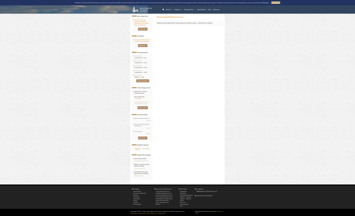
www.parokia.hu (138, 176)
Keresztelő (136, 197)
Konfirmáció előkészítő (162, 200)
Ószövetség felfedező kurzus (164, 197)
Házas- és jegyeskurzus (162, 202)
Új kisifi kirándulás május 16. (141, 118)
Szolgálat (146, 148)
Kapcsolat (182, 202)
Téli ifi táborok (138, 131)
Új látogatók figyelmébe (183, 192)
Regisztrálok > (143, 108)
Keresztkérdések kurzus (162, 191)
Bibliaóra (158, 204)
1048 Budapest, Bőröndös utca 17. (206, 191)
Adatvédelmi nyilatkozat (138, 213)
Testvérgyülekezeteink (186, 195)
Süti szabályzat (152, 213)
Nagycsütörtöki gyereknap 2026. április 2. (141, 125)
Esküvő (135, 200)
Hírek (181, 206)
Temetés (135, 202)
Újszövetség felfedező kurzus (164, 195)
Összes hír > (142, 138)
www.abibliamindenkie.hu (141, 161)
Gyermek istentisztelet (139, 193)
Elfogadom (275, 3)
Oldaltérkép (162, 213)
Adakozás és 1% (138, 149)
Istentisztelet (138, 56)
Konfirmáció (136, 199)
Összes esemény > (142, 81)
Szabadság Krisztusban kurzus (164, 199)
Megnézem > (142, 29)
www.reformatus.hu (139, 168)
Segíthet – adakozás (185, 199)
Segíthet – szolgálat (185, 197)
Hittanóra (135, 195)
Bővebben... (265, 3)
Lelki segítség (137, 204)
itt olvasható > (138, 98)
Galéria (182, 200)
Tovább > (148, 120)
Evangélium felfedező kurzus (164, 193)
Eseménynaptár (184, 204)
